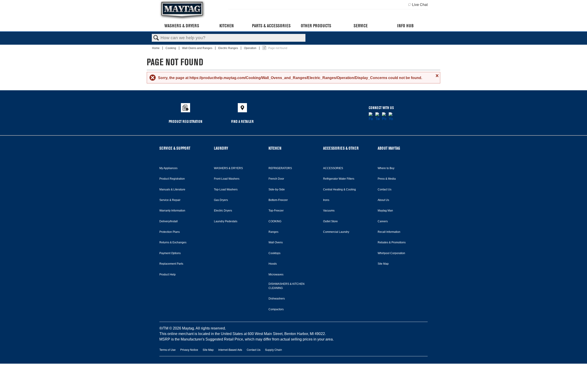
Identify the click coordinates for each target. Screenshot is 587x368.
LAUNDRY (221, 148)
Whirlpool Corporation (391, 253)
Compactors (276, 309)
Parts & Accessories (271, 25)
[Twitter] (377, 116)
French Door (276, 178)
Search (156, 38)
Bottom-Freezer (278, 200)
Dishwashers (277, 298)
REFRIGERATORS (280, 168)
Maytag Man (385, 210)
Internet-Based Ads (230, 350)
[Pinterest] (384, 116)
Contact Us (384, 189)
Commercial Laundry (336, 231)
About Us (383, 200)
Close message (436, 76)
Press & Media (387, 178)
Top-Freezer (276, 210)
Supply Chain (273, 350)
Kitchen (226, 25)
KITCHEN (275, 148)
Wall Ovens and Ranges (197, 48)
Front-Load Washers (226, 178)
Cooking (171, 48)
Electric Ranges (228, 48)
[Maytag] (182, 10)
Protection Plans (169, 231)
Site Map (383, 263)
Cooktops (274, 253)
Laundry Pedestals (225, 221)
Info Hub (405, 25)
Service (361, 25)
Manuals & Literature (172, 189)
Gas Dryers (221, 200)
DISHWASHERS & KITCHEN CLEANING (287, 286)
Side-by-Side (277, 189)
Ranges (273, 231)
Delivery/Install (168, 221)
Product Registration (172, 178)
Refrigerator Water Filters (338, 178)
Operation (250, 48)
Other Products (316, 25)
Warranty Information (172, 210)
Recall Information (389, 231)
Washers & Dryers (181, 25)
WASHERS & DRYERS (228, 168)
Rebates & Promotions (392, 242)
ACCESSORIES (333, 168)
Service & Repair (169, 200)
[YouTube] (391, 116)
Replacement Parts (171, 263)
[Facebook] (371, 116)
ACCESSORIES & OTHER (341, 148)
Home (156, 48)
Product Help (167, 274)
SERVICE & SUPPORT (174, 148)
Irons (326, 200)
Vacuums (329, 210)
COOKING (275, 221)
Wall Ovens (276, 242)
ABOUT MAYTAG (389, 148)
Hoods (273, 263)
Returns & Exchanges (172, 242)
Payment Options (170, 253)
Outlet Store (330, 221)
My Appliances (168, 168)
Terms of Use (167, 350)
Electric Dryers (223, 210)
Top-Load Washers (226, 189)
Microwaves (276, 274)
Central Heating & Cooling (339, 189)
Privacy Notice (189, 350)
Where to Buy (386, 168)
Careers (383, 221)
